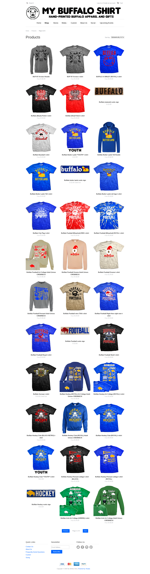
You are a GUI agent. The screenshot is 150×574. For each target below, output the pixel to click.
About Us (29, 549)
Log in (99, 3)
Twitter (78, 547)
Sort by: (107, 37)
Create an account (109, 3)
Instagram (86, 547)
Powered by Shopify (84, 569)
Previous (65, 531)
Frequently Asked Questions (35, 552)
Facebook (82, 547)
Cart (121, 3)
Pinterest (91, 547)
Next (85, 531)
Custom (28, 555)
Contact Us (29, 546)
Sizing (28, 557)
